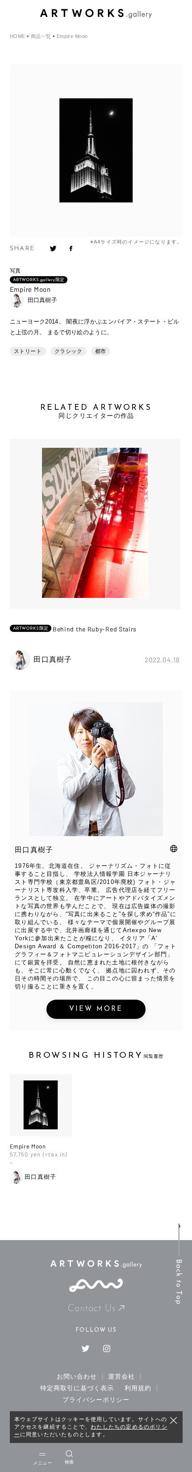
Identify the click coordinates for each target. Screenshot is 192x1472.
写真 (15, 271)
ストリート (28, 351)
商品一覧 (41, 36)
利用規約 (138, 1388)
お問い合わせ (77, 1376)
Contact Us (92, 1309)
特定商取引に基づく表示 (77, 1388)
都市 (100, 351)
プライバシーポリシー (96, 1399)
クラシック (68, 351)
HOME (17, 36)
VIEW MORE (96, 1009)
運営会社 (121, 1376)
